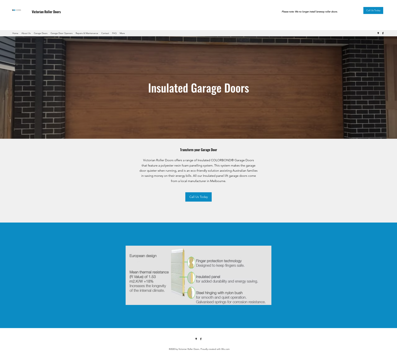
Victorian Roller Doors (46, 11)
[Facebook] (382, 33)
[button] (40, 33)
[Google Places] (378, 33)
